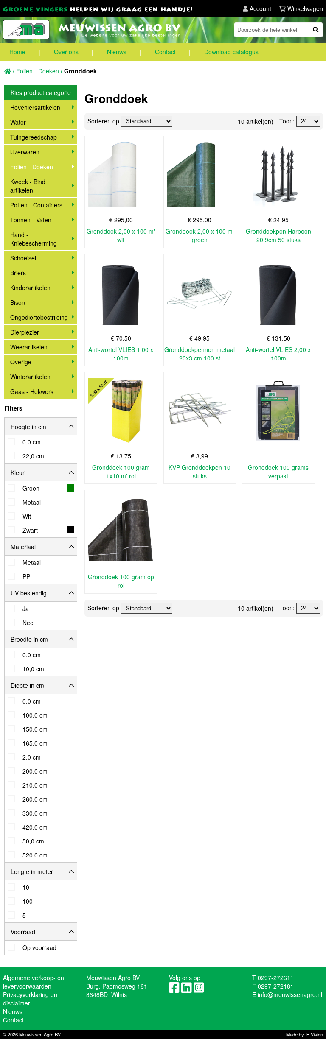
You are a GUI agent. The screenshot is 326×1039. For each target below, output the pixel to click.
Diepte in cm (27, 685)
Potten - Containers (36, 205)
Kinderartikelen (30, 287)
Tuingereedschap (33, 137)
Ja (25, 609)
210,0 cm (35, 785)
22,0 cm (33, 456)
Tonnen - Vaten (30, 219)
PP (26, 577)
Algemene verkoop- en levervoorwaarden (33, 981)
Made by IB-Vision (304, 1034)
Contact (165, 51)
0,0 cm (31, 442)
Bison (17, 302)
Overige (20, 362)
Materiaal (23, 546)
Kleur (18, 472)
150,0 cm (35, 729)
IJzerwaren (24, 152)
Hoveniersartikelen (35, 107)
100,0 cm (35, 715)
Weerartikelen (29, 347)
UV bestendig (29, 593)
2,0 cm (31, 757)
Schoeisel (23, 258)
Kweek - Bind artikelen (27, 185)
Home (17, 51)
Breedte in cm (29, 639)
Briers (18, 272)
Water (18, 122)
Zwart (30, 530)
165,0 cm (35, 743)
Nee (28, 623)
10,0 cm (33, 669)
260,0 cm (35, 799)
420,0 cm (35, 827)
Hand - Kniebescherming (33, 238)
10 (25, 887)
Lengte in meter (32, 871)
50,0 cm (33, 841)
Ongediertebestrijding (39, 317)
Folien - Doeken (31, 166)
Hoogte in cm (28, 426)
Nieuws (116, 51)
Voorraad (23, 931)
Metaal (31, 502)
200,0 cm (35, 771)
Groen (30, 488)
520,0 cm (35, 855)
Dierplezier (24, 332)
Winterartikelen (30, 376)
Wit (26, 516)
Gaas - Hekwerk (31, 391)
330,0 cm (35, 813)
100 (27, 901)
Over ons (66, 51)
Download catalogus (231, 51)
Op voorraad (39, 948)
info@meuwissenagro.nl (290, 994)
